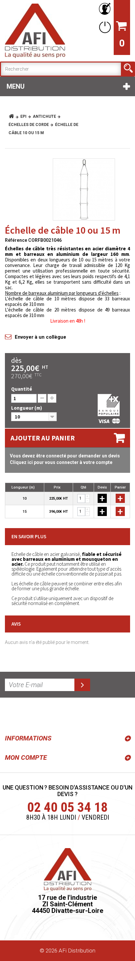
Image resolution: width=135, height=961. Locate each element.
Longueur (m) (27, 408)
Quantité (21, 389)
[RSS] (11, 714)
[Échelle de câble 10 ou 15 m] (84, 189)
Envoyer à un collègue (40, 337)
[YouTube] (27, 714)
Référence (16, 240)
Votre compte (103, 9)
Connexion (103, 27)
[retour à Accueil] (14, 116)
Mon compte (26, 757)
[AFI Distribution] (35, 31)
